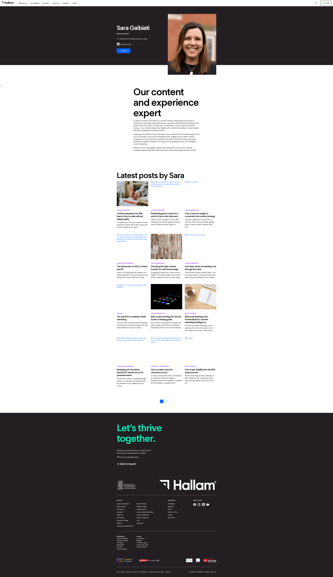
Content (123, 51)
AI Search (120, 512)
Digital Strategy (190, 313)
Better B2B (171, 517)
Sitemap (168, 572)
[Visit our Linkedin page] (203, 504)
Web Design (120, 517)
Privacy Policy (121, 572)
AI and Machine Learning (125, 263)
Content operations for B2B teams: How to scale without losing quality (130, 216)
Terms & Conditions (132, 572)
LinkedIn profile (125, 44)
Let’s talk (326, 3)
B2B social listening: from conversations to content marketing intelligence (196, 319)
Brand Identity (121, 506)
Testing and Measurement (125, 526)
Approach (171, 506)
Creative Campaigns (123, 504)
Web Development (142, 517)
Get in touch (128, 464)
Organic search (141, 509)
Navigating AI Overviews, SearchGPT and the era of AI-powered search (130, 372)
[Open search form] (316, 3)
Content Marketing (123, 210)
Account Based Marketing (145, 512)
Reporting (140, 523)
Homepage (171, 504)
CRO (138, 520)
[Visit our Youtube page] (207, 504)
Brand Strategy (141, 504)
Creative (120, 313)
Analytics (119, 523)
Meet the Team (173, 512)
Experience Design (123, 520)
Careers (170, 515)
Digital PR (120, 515)
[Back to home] (7, 3)
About (170, 509)
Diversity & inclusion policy (156, 572)
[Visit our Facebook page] (194, 504)
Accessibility (143, 572)
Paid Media (120, 509)
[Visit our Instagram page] (199, 504)
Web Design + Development (160, 366)
